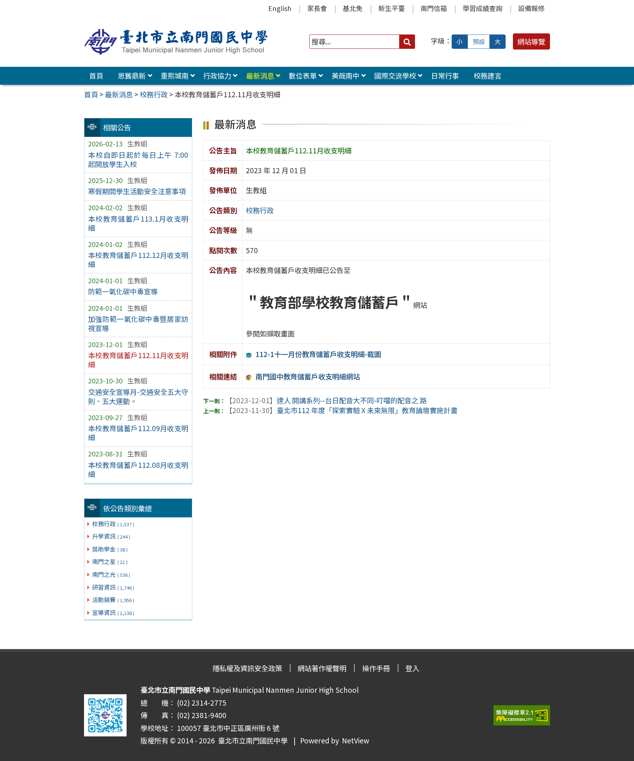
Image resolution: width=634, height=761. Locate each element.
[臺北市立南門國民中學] (177, 42)
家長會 (317, 8)
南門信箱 (433, 8)
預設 (479, 41)
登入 (412, 668)
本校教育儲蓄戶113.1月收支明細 (138, 223)
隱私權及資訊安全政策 (247, 668)
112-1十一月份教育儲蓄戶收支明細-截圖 (318, 354)
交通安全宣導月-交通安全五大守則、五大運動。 (138, 396)
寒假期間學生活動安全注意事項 (137, 191)
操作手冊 (376, 668)
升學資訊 (111, 536)
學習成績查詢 (482, 8)
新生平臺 (391, 8)
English (279, 8)
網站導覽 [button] (531, 41)
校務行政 (113, 523)
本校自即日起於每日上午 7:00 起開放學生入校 (138, 159)
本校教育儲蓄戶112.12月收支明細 (138, 259)
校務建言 (488, 75)
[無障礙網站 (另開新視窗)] (521, 715)
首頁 (96, 75)
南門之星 (110, 561)
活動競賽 (113, 599)
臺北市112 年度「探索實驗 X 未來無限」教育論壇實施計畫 (341, 410)
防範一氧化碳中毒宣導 (123, 291)
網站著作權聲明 (322, 668)
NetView (355, 740)
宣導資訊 (113, 612)
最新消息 (260, 75)
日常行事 (445, 75)
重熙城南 (175, 75)
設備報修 (531, 8)
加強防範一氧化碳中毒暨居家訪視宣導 (138, 323)
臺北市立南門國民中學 (251, 740)
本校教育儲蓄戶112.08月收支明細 (138, 469)
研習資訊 (113, 587)
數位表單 (303, 75)
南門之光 (111, 574)
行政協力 (217, 75)
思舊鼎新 (132, 75)
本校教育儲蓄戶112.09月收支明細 (138, 433)
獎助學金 (110, 549)
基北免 (352, 8)
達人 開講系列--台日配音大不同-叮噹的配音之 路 (326, 400)
